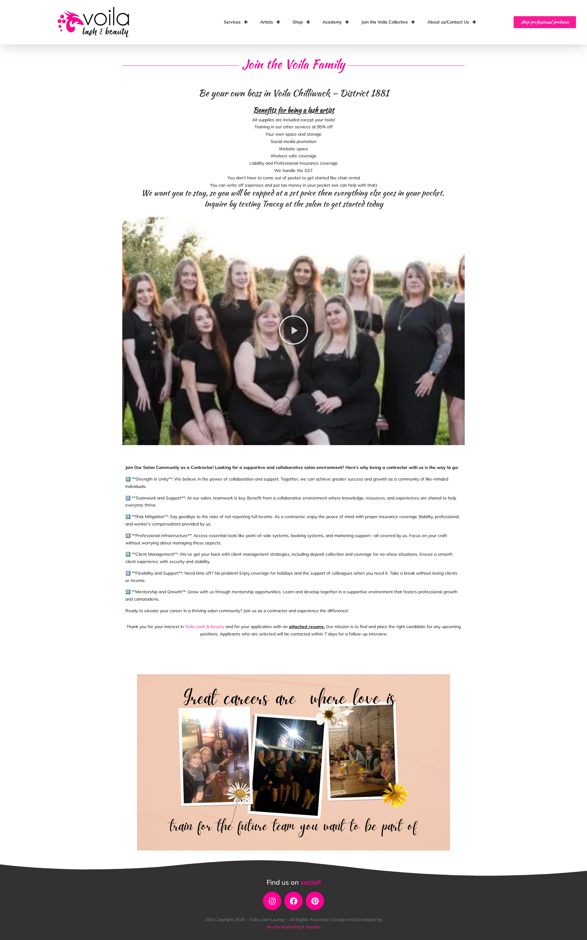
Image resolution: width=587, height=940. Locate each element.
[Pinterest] (315, 901)
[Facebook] (293, 901)
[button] (293, 331)
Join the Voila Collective (384, 22)
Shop (298, 22)
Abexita (312, 927)
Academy (332, 22)
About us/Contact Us (448, 22)
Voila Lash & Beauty (204, 626)
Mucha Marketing (284, 927)
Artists (266, 22)
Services (232, 22)
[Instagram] (272, 901)
